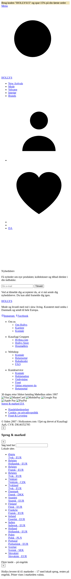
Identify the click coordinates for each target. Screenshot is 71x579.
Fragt (18, 382)
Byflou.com (21, 339)
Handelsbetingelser (18, 409)
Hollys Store (22, 342)
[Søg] (35, 74)
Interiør (12, 92)
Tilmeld (39, 286)
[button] (35, 564)
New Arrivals (15, 83)
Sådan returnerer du (26, 385)
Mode (11, 86)
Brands (12, 95)
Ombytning (21, 379)
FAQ (18, 364)
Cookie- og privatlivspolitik (23, 412)
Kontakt (19, 330)
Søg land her (8, 445)
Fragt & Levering (17, 415)
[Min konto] (39, 160)
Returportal (21, 358)
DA (10, 228)
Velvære (12, 89)
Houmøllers (21, 346)
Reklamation (22, 376)
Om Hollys (21, 324)
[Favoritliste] (39, 222)
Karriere (19, 327)
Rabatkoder (21, 361)
